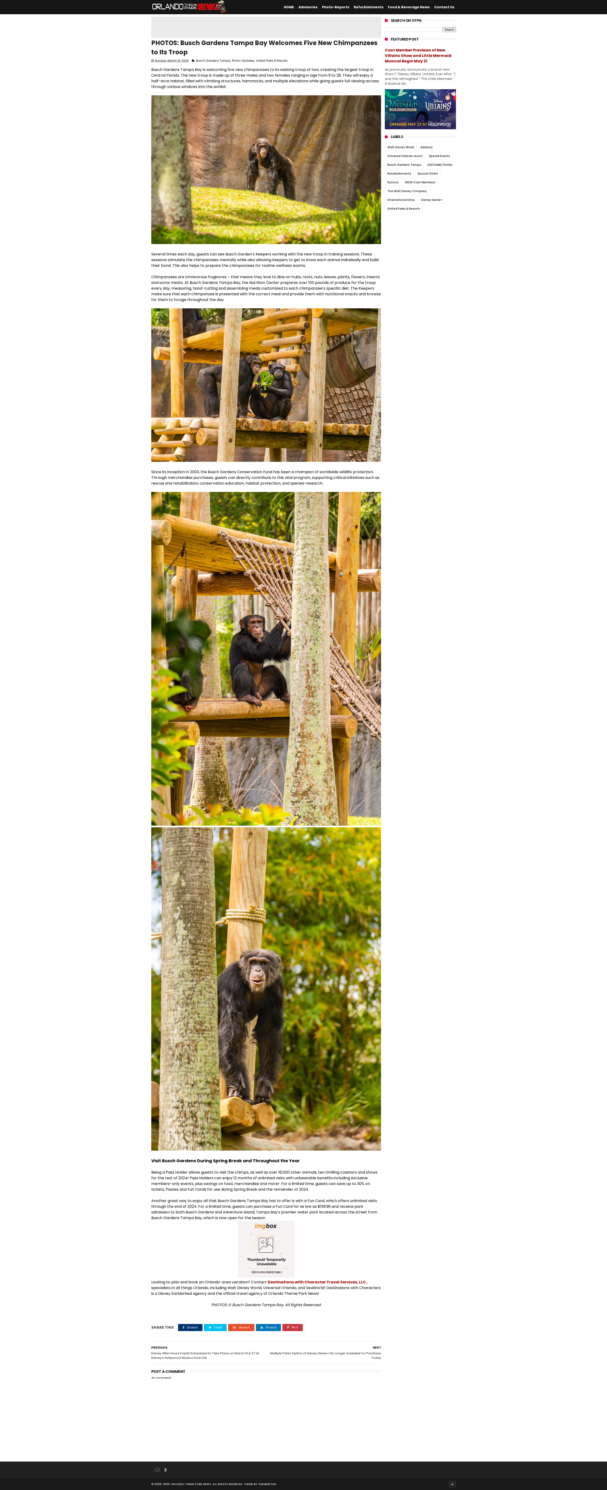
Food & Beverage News (409, 7)
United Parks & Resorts (272, 61)
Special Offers (428, 173)
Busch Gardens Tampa (213, 61)
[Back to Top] (452, 1484)
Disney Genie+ (431, 200)
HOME (289, 7)
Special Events (439, 156)
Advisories (308, 7)
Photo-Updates (243, 61)
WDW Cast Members (420, 182)
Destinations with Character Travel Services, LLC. (317, 1282)
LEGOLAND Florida (440, 165)
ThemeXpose (267, 1484)
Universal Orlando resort (405, 156)
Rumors (393, 182)
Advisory (426, 147)
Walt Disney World (400, 147)
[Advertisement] (266, 27)
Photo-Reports (335, 7)
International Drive (401, 200)
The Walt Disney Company (407, 191)
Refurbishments (368, 7)
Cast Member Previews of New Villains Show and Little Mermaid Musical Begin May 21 (418, 55)
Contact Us (444, 7)
